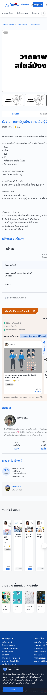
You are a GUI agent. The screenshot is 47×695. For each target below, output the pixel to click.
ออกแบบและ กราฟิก (10, 649)
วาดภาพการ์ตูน (35, 25)
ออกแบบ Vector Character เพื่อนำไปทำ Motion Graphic (21, 376)
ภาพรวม (15, 113)
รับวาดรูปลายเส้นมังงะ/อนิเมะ (28, 538)
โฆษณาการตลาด (8, 645)
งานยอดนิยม (7, 13)
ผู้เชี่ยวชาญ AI (22, 13)
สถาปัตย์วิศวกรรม (9, 664)
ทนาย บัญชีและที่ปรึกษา (11, 661)
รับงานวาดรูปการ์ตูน (39, 536)
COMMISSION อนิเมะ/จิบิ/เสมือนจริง (18, 540)
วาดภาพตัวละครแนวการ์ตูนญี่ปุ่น (6, 542)
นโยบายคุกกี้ (30, 683)
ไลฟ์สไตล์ (5, 655)
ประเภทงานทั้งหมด (8, 25)
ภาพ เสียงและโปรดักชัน (11, 658)
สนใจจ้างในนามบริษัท (17, 297)
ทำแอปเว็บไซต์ (7, 652)
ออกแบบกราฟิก (22, 25)
